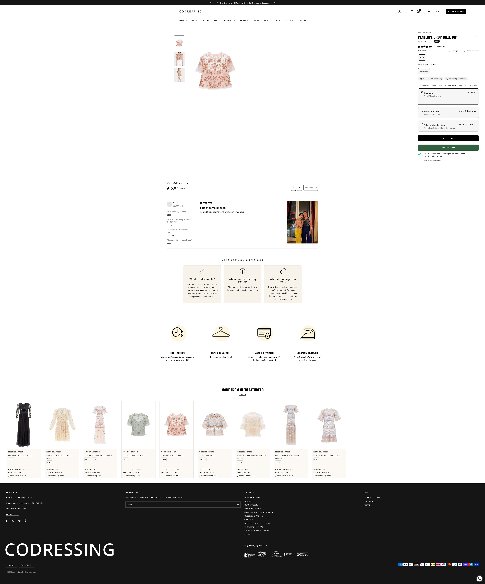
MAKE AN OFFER (458, 148)
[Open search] (293, 188)
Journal (247, 534)
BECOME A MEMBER (456, 11)
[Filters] (299, 188)
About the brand (470, 85)
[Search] (412, 11)
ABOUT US (249, 492)
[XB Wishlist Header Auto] (405, 11)
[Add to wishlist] (476, 37)
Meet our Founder (252, 497)
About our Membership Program (258, 512)
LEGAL (366, 492)
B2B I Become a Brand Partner (257, 523)
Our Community (251, 505)
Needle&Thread (424, 32)
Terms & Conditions (372, 497)
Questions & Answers (253, 516)
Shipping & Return (439, 85)
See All (242, 394)
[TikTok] (27, 520)
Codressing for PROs (253, 526)
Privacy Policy (369, 501)
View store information (432, 160)
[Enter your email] (238, 504)
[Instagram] (15, 520)
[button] (424, 46)
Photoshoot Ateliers (253, 508)
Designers (248, 501)
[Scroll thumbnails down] (179, 85)
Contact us (249, 519)
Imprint (366, 505)
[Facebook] (9, 520)
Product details (423, 85)
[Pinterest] (21, 520)
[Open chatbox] (479, 578)
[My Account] (394, 11)
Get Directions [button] (12, 514)
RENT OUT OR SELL (434, 11)
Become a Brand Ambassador (257, 530)
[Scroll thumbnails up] (179, 32)
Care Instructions (455, 85)
